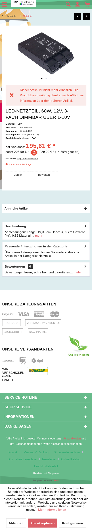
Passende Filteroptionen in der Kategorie (36, 246)
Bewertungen (15, 266)
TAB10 (55, 480)
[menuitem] (67, 4)
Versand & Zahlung (36, 452)
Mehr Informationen (52, 509)
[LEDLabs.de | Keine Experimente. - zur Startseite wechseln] (23, 3)
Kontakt (13, 452)
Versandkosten (72, 438)
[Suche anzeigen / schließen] (67, 4)
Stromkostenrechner (67, 452)
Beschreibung (15, 226)
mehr (38, 235)
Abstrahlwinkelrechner (22, 459)
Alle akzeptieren (42, 523)
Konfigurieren (72, 523)
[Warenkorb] (87, 4)
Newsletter (49, 459)
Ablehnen (16, 523)
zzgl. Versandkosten (27, 158)
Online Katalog (70, 459)
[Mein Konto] (77, 4)
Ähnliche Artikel (16, 208)
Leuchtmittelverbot (46, 466)
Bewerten (44, 174)
